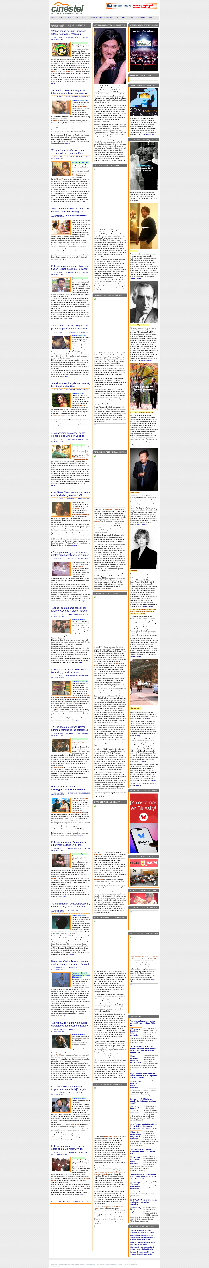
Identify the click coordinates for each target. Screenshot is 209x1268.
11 (74, 1202)
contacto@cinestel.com (111, 1264)
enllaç (147, 718)
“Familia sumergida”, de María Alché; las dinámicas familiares (70, 385)
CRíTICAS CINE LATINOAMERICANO (76, 97)
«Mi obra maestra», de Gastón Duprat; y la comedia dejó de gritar (69, 1088)
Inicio (53, 18)
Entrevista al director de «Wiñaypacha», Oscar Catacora (68, 788)
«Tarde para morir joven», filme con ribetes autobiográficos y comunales (70, 553)
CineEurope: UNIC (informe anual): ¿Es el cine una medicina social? (143, 1101)
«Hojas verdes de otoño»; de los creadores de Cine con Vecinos (68, 434)
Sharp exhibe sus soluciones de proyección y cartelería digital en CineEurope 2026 (143, 1177)
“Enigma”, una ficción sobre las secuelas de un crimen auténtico (68, 151)
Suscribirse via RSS (144, 18)
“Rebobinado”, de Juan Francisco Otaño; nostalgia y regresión (68, 32)
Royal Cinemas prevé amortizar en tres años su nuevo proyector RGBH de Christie (143, 1076)
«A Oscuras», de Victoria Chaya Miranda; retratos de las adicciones (69, 728)
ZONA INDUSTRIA (128, 18)
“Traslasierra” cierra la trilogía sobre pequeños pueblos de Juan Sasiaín (69, 327)
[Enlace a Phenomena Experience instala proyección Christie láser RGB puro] (136, 1031)
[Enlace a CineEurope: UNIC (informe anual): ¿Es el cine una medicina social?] (136, 1109)
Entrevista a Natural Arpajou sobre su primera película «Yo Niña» (69, 843)
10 (71, 1202)
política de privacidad (132, 1264)
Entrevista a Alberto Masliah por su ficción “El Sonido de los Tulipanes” (69, 267)
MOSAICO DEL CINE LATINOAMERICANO (72, 18)
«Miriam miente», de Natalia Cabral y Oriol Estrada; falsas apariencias (70, 905)
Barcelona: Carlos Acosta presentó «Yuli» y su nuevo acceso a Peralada (70, 962)
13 (78, 1202)
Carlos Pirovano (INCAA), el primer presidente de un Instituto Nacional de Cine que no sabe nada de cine (143, 1049)
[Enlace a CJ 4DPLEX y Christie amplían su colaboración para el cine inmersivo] (136, 1210)
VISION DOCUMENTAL (112, 18)
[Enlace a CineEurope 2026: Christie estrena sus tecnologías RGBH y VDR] (136, 1160)
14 (80, 1202)
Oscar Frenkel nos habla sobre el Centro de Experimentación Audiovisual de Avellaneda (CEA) (143, 1126)
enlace (102, 1215)
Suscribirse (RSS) (55, 1266)
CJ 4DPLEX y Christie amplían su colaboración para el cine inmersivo (143, 1202)
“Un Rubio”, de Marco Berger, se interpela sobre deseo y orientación (69, 92)
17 (87, 1202)
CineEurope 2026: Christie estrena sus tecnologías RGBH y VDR (143, 1151)
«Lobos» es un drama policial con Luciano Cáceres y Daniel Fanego (69, 609)
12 (76, 1202)
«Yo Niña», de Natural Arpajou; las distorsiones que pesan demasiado (69, 1024)
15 (82, 1202)
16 (84, 1202)
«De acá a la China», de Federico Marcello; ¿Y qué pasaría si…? (68, 671)
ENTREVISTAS (70, 37)
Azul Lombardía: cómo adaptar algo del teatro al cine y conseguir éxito (70, 210)
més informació (148, 134)
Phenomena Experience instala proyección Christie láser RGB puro (142, 1023)
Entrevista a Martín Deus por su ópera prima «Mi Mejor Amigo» (67, 1147)
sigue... (53, 83)
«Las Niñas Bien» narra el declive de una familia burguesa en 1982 (70, 494)
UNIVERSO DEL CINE (95, 18)
